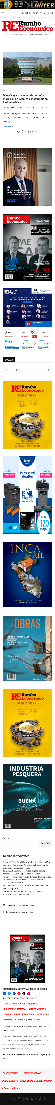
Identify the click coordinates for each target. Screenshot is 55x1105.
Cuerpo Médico (36, 1009)
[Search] (52, 13)
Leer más (7, 126)
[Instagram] (27, 13)
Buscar (6, 838)
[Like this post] (18, 131)
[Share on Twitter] (26, 131)
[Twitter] (23, 13)
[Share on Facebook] (22, 131)
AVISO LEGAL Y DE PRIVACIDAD (36, 1080)
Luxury (8, 1019)
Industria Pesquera (15, 1009)
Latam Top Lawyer (15, 1003)
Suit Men (42, 1014)
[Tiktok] (44, 13)
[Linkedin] (30, 13)
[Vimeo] (41, 13)
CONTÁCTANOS (10, 1073)
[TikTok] (23, 993)
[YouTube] (19, 993)
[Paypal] (48, 13)
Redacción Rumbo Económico (20, 107)
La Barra (20, 1019)
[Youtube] (34, 13)
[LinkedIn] (14, 993)
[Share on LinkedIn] (29, 131)
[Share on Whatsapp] (33, 131)
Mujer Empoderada (24, 1014)
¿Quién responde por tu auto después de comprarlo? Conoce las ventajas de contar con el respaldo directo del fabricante (27, 879)
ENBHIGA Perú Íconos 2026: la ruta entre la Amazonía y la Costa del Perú (23, 893)
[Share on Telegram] (36, 131)
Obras (7, 1014)
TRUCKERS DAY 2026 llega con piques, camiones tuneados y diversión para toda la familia (25, 872)
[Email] (37, 13)
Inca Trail (33, 1003)
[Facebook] (19, 13)
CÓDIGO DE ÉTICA (11, 1088)
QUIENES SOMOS (32, 1073)
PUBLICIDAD (8, 1080)
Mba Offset (34, 1019)
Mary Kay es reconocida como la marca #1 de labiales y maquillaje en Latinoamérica (25, 98)
